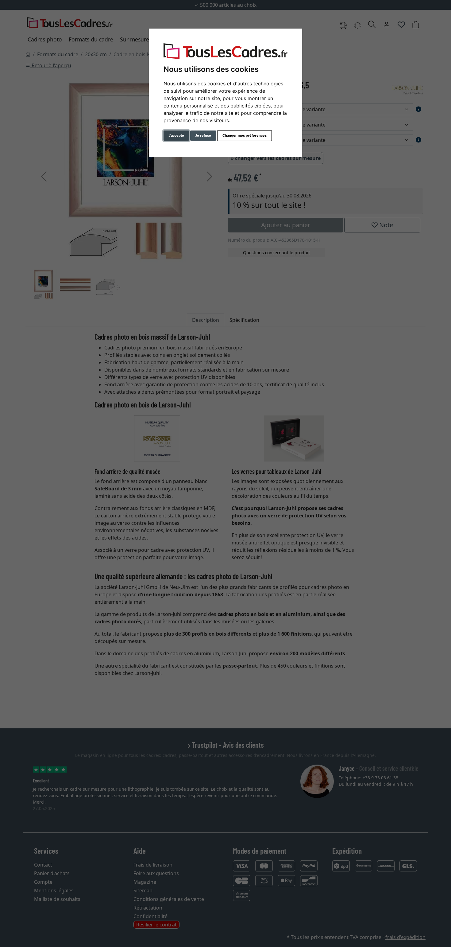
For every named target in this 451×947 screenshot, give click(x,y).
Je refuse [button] (203, 135)
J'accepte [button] (176, 135)
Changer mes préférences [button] (244, 135)
